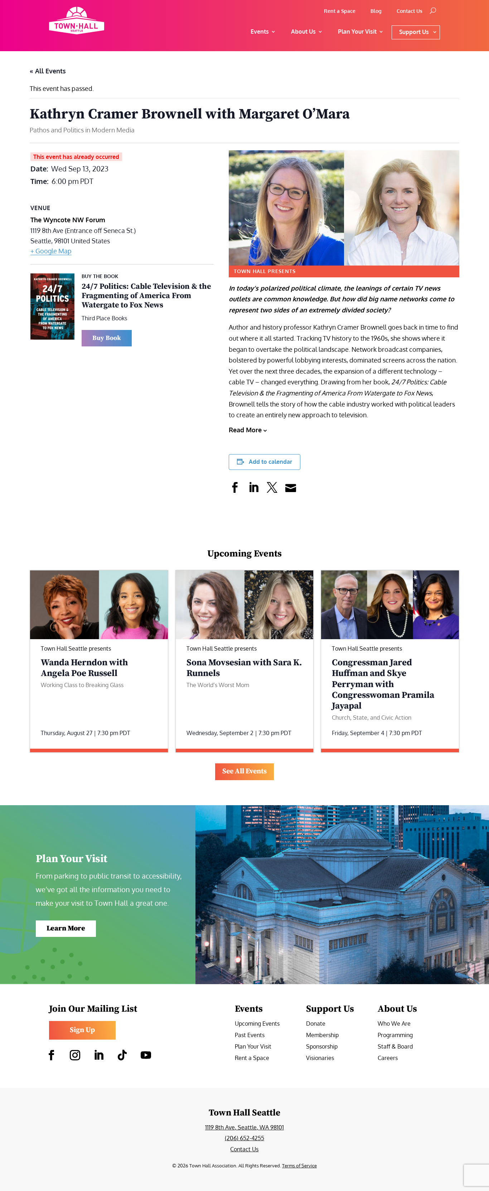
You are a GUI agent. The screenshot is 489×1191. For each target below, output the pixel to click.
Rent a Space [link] (339, 11)
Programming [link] (395, 1035)
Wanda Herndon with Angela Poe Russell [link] (84, 668)
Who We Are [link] (394, 1024)
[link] (98, 20)
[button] (51, 1055)
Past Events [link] (250, 1035)
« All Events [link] (48, 71)
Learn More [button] (66, 928)
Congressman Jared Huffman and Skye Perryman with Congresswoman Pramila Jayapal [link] (383, 684)
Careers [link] (388, 1058)
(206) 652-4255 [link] (244, 1138)
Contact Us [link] (409, 11)
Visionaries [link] (320, 1058)
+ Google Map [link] (51, 251)
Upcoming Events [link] (257, 1024)
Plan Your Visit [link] (253, 1047)
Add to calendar (270, 461)
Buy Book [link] (106, 338)
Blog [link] (376, 11)
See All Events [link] (244, 771)
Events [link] (260, 31)
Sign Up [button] (82, 1030)
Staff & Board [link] (395, 1047)
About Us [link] (303, 31)
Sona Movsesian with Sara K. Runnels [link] (244, 668)
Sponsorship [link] (322, 1047)
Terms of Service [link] (299, 1165)
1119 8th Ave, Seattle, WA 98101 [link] (244, 1127)
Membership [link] (322, 1035)
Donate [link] (315, 1024)
